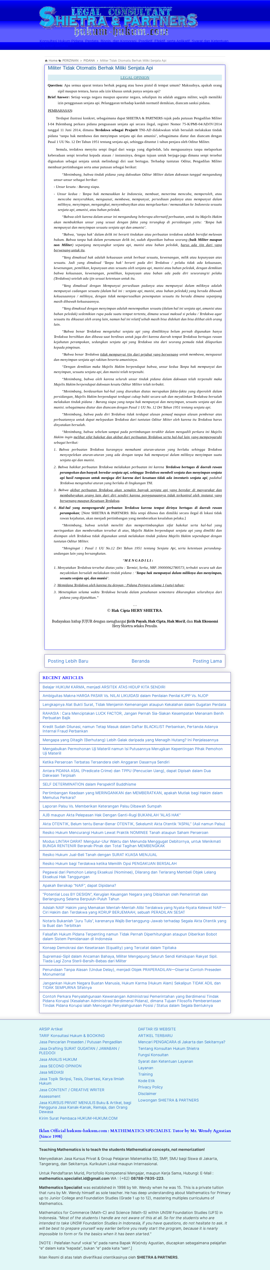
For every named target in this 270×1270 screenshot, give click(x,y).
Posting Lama (207, 661)
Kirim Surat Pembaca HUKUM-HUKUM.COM (78, 1118)
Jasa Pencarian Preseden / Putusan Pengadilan (80, 1042)
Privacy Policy (150, 1087)
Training (145, 1074)
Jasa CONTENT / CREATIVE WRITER (71, 1090)
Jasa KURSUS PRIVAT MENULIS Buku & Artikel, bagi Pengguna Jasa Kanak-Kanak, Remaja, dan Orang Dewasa (85, 1107)
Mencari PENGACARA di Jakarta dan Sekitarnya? (181, 1042)
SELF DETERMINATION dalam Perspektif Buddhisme (89, 784)
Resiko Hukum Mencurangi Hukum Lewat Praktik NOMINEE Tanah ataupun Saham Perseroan (125, 832)
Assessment (50, 1096)
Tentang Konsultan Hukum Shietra (168, 1048)
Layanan (145, 1068)
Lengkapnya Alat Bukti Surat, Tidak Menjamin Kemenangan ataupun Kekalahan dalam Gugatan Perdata (134, 704)
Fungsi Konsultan (153, 1055)
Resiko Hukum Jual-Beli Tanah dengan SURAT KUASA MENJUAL (100, 854)
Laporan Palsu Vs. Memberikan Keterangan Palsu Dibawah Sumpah (102, 806)
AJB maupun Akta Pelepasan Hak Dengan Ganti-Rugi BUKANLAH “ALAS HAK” (112, 815)
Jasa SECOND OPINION (60, 1066)
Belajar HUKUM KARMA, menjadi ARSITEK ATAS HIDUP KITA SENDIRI (104, 687)
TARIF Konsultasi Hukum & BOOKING (72, 1035)
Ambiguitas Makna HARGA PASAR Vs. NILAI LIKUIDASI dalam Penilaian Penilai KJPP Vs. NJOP (125, 695)
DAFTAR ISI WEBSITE (157, 1029)
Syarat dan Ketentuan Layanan (165, 1061)
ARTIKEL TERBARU (155, 1035)
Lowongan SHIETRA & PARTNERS (168, 1100)
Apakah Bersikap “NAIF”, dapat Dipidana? (79, 885)
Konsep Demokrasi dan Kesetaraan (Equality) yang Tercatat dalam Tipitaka (109, 947)
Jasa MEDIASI (51, 1072)
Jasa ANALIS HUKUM (58, 1059)
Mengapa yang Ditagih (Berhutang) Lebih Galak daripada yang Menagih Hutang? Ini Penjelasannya (130, 740)
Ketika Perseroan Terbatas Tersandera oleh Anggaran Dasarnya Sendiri (106, 762)
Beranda (141, 661)
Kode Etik (146, 1081)
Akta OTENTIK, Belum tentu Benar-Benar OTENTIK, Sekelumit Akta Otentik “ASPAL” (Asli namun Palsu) (134, 824)
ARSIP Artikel (50, 1029)
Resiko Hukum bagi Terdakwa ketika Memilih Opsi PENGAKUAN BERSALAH (110, 863)
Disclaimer (147, 1093)
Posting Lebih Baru (68, 661)
